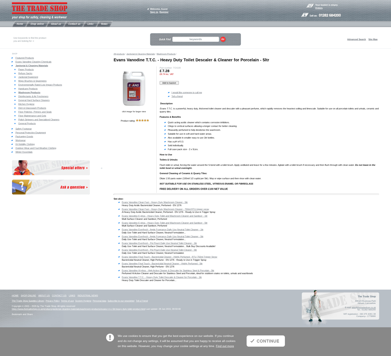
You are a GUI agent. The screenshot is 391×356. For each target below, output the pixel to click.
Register (163, 12)
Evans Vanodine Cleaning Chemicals (33, 61)
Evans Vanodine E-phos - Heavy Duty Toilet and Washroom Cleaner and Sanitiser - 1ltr (165, 216)
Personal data (99, 301)
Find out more (225, 346)
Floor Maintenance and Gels (32, 115)
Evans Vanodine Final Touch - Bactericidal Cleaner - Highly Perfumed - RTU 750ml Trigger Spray (169, 257)
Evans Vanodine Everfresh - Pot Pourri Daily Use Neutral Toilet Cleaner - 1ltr (159, 243)
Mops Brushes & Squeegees (32, 81)
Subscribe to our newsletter (121, 301)
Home (15, 295)
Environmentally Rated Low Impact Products (40, 85)
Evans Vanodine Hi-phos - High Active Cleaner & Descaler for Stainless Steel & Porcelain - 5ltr (168, 270)
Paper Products (26, 69)
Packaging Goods (24, 136)
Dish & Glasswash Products (32, 108)
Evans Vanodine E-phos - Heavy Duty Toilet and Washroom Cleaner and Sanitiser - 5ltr (165, 223)
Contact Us (59, 295)
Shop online (28, 295)
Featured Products (24, 58)
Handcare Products (28, 88)
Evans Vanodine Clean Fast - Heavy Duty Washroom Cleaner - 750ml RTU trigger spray (165, 209)
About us (44, 295)
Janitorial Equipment (28, 77)
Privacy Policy (53, 301)
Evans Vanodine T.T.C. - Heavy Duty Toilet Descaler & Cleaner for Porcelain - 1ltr (162, 277)
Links (72, 295)
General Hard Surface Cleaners (34, 100)
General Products (27, 123)
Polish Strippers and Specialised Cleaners (38, 119)
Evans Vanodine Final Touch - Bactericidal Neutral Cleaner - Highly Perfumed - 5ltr (162, 263)
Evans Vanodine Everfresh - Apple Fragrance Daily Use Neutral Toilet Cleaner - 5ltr (162, 236)
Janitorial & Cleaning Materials (31, 65)
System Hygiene (83, 301)
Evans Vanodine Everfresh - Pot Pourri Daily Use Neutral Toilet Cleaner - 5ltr (159, 250)
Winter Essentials (24, 152)
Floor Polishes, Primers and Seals (35, 112)
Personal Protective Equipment (30, 132)
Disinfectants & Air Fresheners (33, 96)
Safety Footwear (23, 128)
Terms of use (67, 301)
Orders (319, 8)
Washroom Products (29, 92)
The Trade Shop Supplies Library (28, 301)
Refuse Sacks (25, 73)
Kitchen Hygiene (26, 104)
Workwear (20, 140)
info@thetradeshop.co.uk (364, 307)
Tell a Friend (142, 301)
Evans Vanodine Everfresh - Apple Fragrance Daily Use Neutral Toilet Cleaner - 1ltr (162, 229)
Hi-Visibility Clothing (25, 144)
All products (119, 54)
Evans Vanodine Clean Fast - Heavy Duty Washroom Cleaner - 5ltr (155, 202)
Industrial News (88, 295)
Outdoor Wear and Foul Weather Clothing (35, 148)
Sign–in (154, 12)
